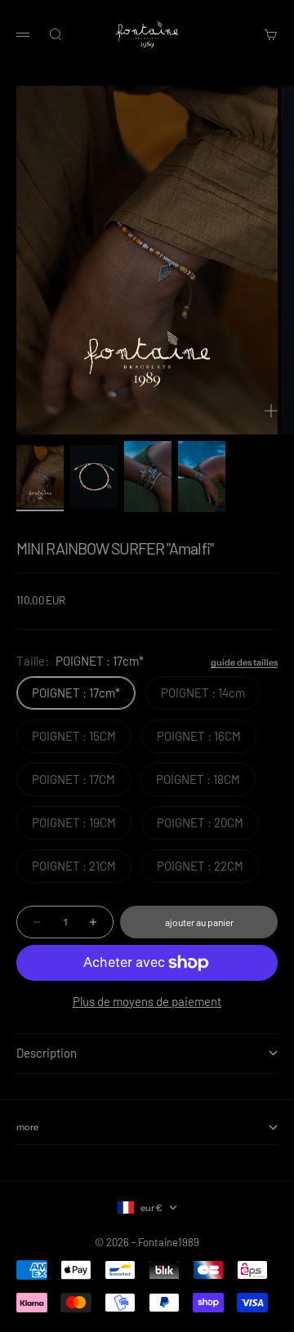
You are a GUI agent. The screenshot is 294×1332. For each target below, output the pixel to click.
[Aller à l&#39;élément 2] (94, 477)
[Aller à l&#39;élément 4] (201, 476)
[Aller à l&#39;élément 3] (148, 476)
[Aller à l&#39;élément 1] (40, 476)
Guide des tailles (244, 662)
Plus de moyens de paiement (147, 1001)
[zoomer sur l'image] (271, 411)
